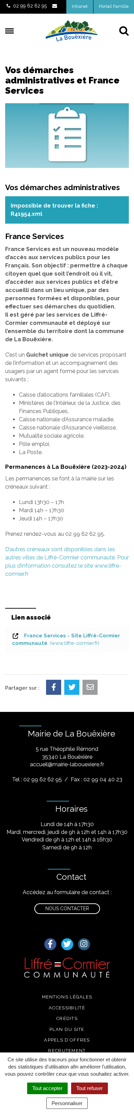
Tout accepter (47, 1088)
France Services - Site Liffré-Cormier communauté (66, 639)
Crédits (67, 1018)
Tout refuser (89, 1088)
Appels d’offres (67, 1040)
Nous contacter (67, 908)
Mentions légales (67, 996)
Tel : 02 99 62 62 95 (37, 779)
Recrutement (67, 1050)
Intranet (80, 6)
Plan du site (67, 1029)
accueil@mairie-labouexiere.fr (67, 764)
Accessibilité (67, 1007)
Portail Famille (114, 6)
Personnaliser (67, 1103)
